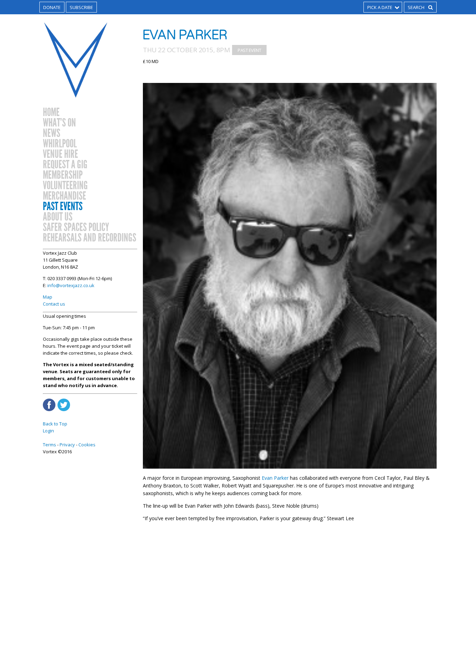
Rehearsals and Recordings (89, 238)
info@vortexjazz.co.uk (70, 285)
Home (51, 112)
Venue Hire (60, 154)
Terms (49, 444)
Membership (63, 175)
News (51, 133)
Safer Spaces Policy (76, 227)
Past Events (63, 206)
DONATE (52, 7)
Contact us (54, 304)
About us (57, 217)
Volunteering (65, 185)
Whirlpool (60, 144)
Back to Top (55, 424)
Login (48, 431)
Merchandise (64, 196)
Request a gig (65, 165)
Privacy (67, 444)
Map (47, 297)
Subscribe (81, 7)
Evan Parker (275, 478)
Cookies (86, 444)
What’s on (59, 123)
